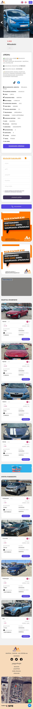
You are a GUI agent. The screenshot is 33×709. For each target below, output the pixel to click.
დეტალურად (26, 339)
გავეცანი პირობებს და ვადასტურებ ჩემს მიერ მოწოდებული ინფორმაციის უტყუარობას (14, 191)
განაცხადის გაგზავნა (17, 197)
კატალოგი (16, 669)
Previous (1, 22)
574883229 (22, 66)
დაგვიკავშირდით (17, 206)
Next (31, 22)
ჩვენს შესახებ (16, 671)
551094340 (19, 69)
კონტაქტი (17, 673)
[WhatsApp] (29, 702)
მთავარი (16, 666)
